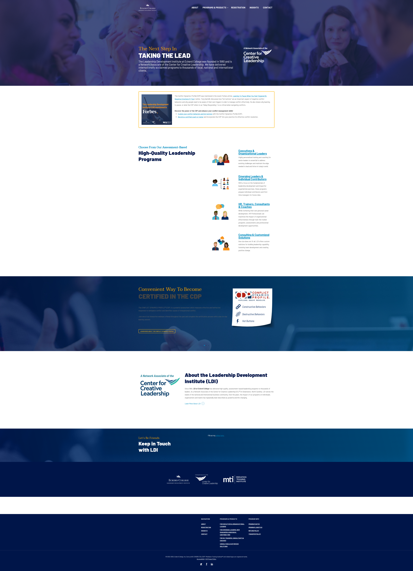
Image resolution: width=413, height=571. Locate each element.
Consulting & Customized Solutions (253, 236)
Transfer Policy (255, 534)
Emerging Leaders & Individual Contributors (252, 178)
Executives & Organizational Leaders (252, 152)
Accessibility (200, 559)
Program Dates (254, 524)
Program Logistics (255, 527)
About (203, 524)
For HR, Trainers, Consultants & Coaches (232, 539)
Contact (204, 534)
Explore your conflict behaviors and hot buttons (195, 114)
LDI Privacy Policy (210, 559)
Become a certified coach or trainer (190, 117)
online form (220, 435)
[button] (158, 334)
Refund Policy (254, 531)
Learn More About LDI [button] (193, 403)
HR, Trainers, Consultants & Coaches (254, 205)
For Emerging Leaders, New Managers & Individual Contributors (230, 532)
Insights (204, 531)
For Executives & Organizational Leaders (232, 525)
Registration (206, 527)
